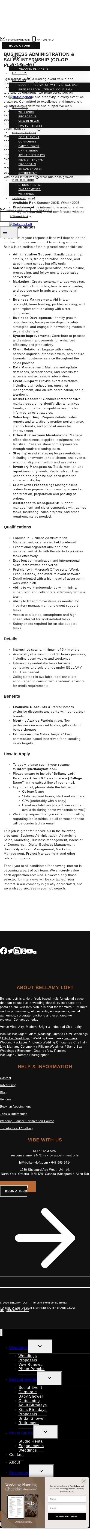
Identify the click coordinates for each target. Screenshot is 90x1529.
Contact (19, 198)
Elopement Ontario (30, 1050)
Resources (19, 1473)
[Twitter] (10, 952)
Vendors (6, 1099)
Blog (3, 1092)
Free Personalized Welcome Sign (45, 89)
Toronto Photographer (33, 1055)
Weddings (26, 112)
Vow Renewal (29, 121)
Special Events (23, 1379)
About (17, 56)
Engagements (29, 189)
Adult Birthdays (31, 155)
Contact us (21, 1019)
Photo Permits (30, 125)
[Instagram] (17, 952)
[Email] (34, 952)
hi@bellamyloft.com (33, 1162)
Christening (28, 150)
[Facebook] (3, 952)
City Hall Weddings (16, 1038)
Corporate (27, 141)
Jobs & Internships (13, 1114)
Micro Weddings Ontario (45, 1034)
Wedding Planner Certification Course (27, 1121)
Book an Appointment (15, 1106)
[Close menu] (1, 1332)
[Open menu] (9, 232)
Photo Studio (21, 1433)
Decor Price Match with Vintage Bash (49, 84)
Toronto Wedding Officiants (50, 1042)
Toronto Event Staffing (16, 1128)
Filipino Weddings (51, 1046)
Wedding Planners (33, 68)
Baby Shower (28, 146)
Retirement (27, 173)
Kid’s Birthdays (30, 159)
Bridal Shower (30, 168)
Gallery (19, 73)
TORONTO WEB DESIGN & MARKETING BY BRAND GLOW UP (37, 1309)
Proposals (27, 116)
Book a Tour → (21, 45)
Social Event (28, 137)
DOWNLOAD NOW (67, 1516)
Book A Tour (19, 216)
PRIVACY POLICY (17, 1310)
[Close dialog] (84, 1481)
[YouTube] (29, 952)
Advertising (8, 1085)
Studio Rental (30, 185)
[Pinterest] (23, 952)
